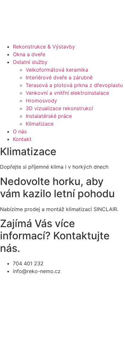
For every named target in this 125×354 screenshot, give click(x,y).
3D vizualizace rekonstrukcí (59, 108)
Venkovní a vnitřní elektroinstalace (67, 93)
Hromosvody (41, 100)
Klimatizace (40, 123)
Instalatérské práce (49, 116)
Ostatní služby (30, 62)
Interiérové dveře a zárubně (59, 77)
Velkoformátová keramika (57, 69)
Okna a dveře (29, 54)
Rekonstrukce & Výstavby (44, 46)
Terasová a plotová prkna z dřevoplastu (74, 85)
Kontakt (22, 139)
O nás (20, 131)
